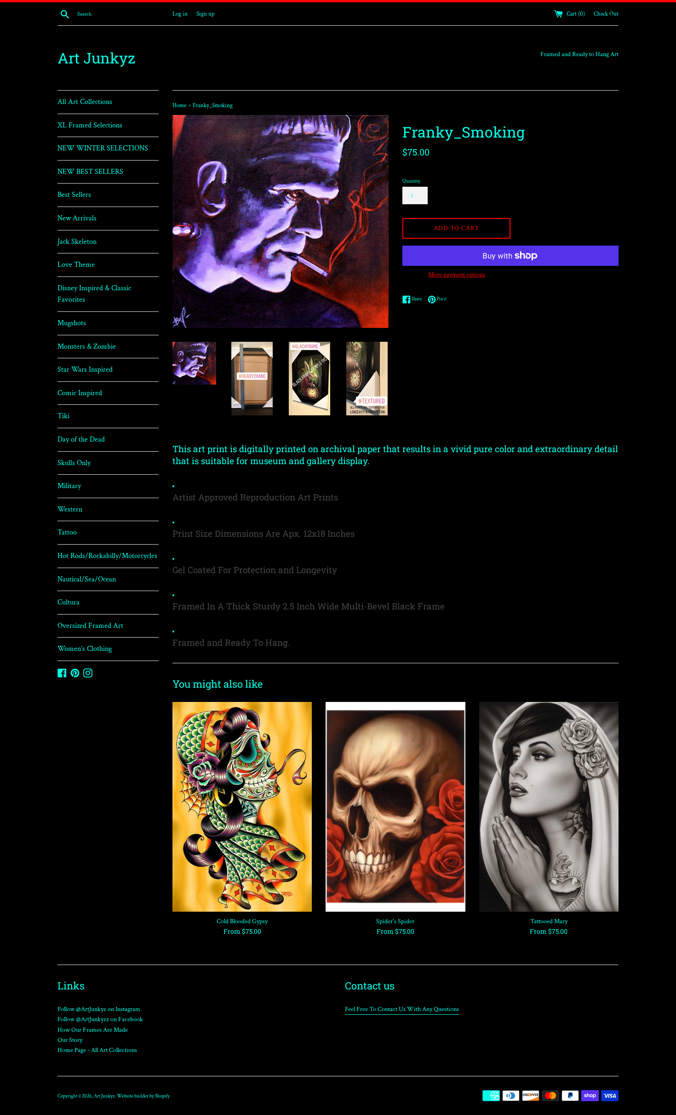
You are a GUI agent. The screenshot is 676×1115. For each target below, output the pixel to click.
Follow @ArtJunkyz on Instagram (98, 1009)
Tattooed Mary (548, 921)
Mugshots (71, 323)
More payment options (456, 274)
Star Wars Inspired (85, 369)
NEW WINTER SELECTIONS (102, 148)
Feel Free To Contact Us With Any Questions (402, 1009)
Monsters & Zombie (86, 346)
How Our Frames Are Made (92, 1030)
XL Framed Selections (89, 125)
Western (69, 509)
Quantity (411, 181)
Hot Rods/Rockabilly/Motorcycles (107, 556)
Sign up (205, 13)
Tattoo (67, 532)
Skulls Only (74, 463)
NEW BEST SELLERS (90, 172)
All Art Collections (84, 102)
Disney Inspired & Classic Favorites (94, 294)
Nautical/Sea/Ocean (86, 579)
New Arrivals (77, 218)
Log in (180, 13)
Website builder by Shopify (143, 1095)
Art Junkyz (96, 58)
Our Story (69, 1040)
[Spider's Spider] (395, 806)
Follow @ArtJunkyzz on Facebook (100, 1019)
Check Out (606, 13)
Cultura (68, 602)
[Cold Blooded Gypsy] (242, 806)
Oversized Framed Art (90, 626)
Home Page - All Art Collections (97, 1050)
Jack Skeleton (77, 242)
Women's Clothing (84, 649)
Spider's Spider (395, 921)
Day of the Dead (81, 439)
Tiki (63, 416)
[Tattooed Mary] (549, 806)
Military (69, 486)
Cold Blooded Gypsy (242, 921)
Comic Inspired (79, 393)
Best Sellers (74, 195)
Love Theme (76, 265)
